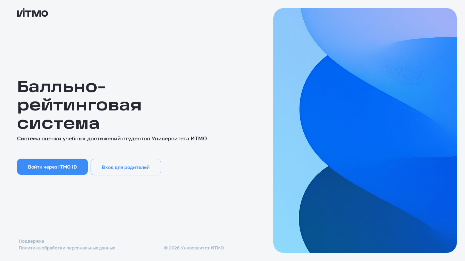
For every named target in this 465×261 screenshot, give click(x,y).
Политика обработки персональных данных (67, 247)
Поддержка (31, 241)
